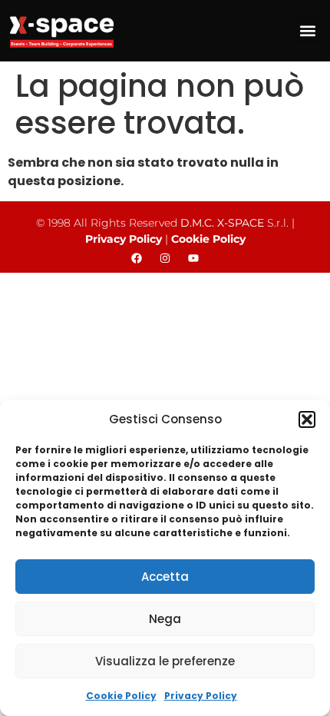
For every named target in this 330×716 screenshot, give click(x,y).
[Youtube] (193, 258)
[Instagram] (165, 258)
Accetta (165, 576)
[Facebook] (136, 258)
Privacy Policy (200, 695)
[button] (307, 419)
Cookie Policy (121, 695)
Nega (165, 619)
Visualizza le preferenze (165, 661)
